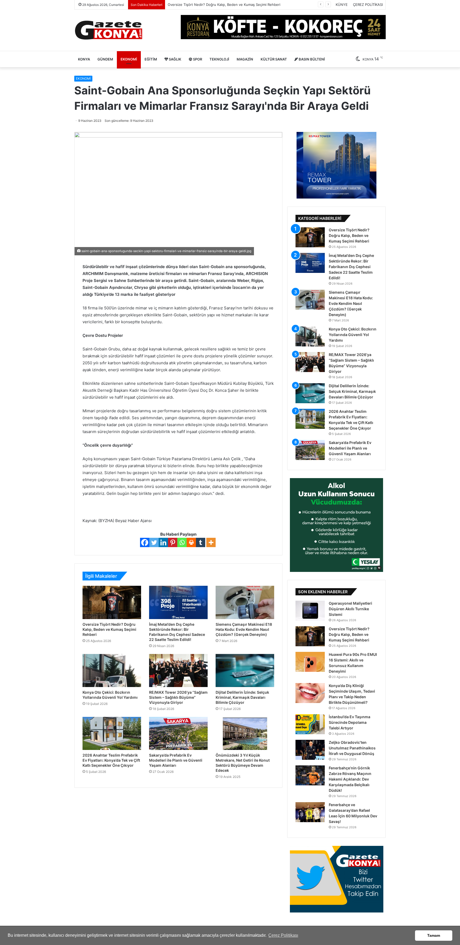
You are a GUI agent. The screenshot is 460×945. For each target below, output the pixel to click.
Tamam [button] (433, 935)
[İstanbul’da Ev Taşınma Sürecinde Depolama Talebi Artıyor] (310, 724)
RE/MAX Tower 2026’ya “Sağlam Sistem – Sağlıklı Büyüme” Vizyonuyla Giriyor (178, 697)
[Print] (191, 542)
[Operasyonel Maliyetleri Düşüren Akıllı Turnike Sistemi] (310, 611)
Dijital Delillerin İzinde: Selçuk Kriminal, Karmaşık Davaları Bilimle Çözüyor (242, 697)
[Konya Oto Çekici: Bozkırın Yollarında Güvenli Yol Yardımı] (112, 670)
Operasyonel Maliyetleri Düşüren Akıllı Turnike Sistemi (350, 609)
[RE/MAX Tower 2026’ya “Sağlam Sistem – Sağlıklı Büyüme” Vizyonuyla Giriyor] (178, 670)
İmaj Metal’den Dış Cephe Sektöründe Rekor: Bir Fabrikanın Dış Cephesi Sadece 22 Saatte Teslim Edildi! (351, 266)
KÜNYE (342, 4)
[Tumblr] (200, 542)
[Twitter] (154, 542)
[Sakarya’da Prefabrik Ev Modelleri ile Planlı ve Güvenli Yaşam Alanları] (178, 733)
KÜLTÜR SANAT (274, 59)
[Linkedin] (163, 542)
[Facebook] (144, 542)
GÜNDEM (105, 59)
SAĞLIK (174, 59)
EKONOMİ (129, 59)
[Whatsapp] (182, 542)
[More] (211, 542)
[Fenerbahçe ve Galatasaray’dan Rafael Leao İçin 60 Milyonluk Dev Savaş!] (310, 812)
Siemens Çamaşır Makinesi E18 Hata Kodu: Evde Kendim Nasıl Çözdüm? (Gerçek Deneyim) (244, 629)
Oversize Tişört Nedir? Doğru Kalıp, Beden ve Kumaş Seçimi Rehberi (109, 629)
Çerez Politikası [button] (283, 935)
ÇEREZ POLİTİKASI (368, 4)
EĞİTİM (151, 59)
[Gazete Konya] (108, 30)
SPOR (197, 59)
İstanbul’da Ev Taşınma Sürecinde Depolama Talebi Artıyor (349, 722)
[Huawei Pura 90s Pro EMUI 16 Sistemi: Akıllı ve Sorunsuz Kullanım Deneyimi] (310, 662)
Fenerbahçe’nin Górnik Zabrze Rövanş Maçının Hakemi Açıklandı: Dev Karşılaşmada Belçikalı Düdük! (350, 779)
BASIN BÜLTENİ (311, 59)
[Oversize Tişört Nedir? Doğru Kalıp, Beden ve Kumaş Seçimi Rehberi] (112, 602)
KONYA (84, 59)
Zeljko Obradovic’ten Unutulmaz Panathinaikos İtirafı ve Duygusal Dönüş (352, 748)
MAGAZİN (245, 59)
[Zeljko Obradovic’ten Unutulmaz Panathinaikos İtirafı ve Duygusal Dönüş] (310, 750)
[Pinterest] (172, 542)
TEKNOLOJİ (219, 59)
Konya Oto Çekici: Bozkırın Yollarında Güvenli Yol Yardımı (352, 334)
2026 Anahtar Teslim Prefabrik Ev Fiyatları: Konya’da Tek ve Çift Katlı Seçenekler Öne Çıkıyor (111, 760)
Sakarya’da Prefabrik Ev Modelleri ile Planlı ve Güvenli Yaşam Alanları (175, 760)
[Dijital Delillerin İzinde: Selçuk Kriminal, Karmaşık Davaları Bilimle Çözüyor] (245, 670)
